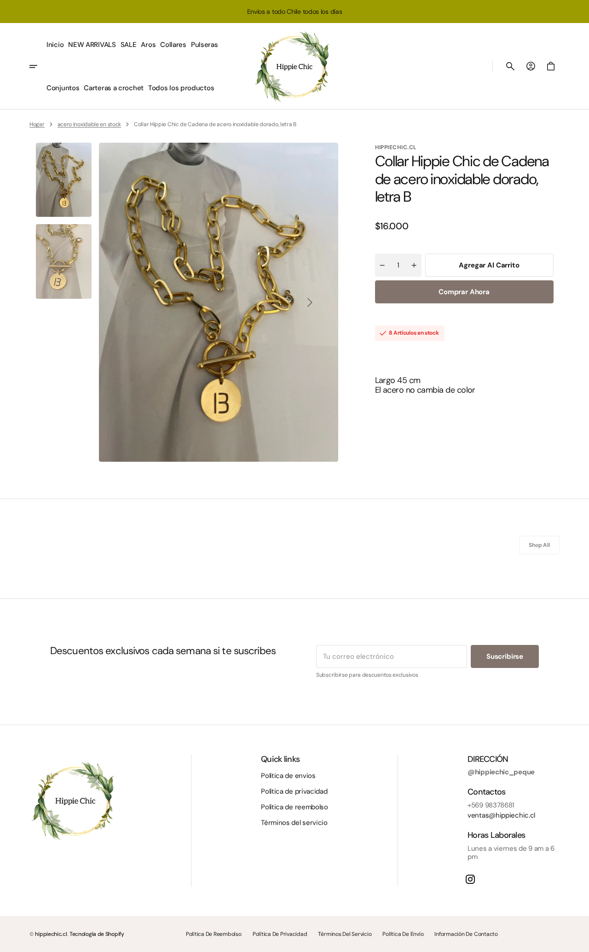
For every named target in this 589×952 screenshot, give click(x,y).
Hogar (37, 124)
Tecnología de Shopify (96, 934)
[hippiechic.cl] (294, 66)
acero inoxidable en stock (89, 124)
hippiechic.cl (51, 934)
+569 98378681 (491, 805)
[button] (510, 66)
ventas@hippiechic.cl (501, 815)
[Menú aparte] (36, 66)
